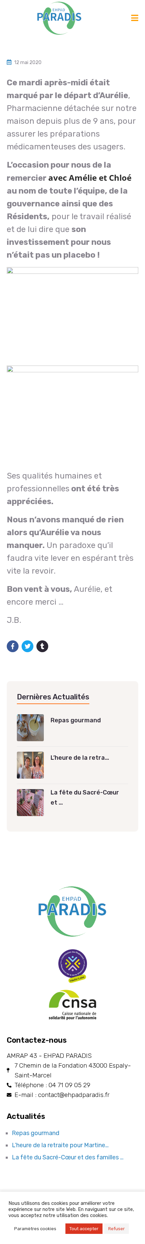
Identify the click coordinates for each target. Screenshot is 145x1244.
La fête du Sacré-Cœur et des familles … (67, 1157)
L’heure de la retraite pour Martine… (60, 1145)
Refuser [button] (116, 1228)
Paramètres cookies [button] (35, 1228)
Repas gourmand (35, 1133)
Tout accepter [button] (83, 1228)
